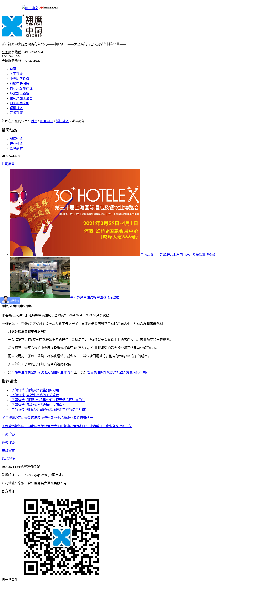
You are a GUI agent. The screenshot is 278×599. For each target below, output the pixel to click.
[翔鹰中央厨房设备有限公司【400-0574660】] (22, 34)
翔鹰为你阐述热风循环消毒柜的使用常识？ (57, 409)
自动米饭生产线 (21, 88)
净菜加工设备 (19, 93)
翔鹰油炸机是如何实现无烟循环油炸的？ (44, 372)
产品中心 (8, 434)
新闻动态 (62, 121)
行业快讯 (16, 144)
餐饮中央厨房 (24, 426)
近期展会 (8, 164)
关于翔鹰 (16, 74)
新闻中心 (46, 121)
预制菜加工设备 (21, 98)
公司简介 (21, 418)
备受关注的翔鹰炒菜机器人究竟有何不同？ (118, 372)
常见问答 (16, 148)
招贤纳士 (86, 418)
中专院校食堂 (44, 426)
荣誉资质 (47, 418)
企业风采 (73, 418)
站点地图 (8, 458)
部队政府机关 (122, 426)
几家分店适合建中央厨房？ (46, 405)
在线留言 (8, 450)
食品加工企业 (83, 426)
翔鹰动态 (16, 108)
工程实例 (8, 426)
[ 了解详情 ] (18, 390)
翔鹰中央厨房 (19, 83)
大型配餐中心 (63, 426)
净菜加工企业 (102, 426)
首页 (13, 69)
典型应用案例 (19, 103)
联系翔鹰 (16, 113)
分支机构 (60, 418)
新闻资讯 (16, 139)
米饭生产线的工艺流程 (42, 395)
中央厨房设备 (19, 78)
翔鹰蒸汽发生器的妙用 (42, 390)
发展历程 (34, 418)
